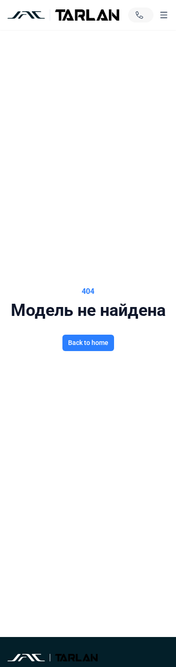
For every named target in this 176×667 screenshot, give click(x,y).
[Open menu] (163, 14)
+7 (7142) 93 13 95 (140, 14)
